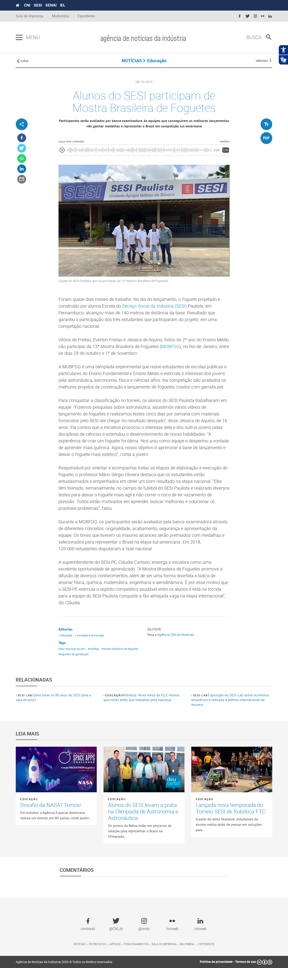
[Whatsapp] (21, 158)
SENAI (50, 5)
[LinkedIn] (21, 169)
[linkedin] (270, 16)
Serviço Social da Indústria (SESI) (154, 306)
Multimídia (60, 16)
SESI (38, 5)
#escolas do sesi (75, 649)
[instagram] (255, 16)
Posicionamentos (136, 944)
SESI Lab (25, 695)
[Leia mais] (56, 769)
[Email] (21, 179)
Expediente (86, 16)
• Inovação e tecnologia (89, 635)
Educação (114, 695)
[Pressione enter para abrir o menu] (19, 37)
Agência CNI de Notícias (175, 634)
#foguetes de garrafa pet (73, 654)
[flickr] (262, 16)
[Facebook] (21, 138)
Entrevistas (97, 944)
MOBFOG (170, 346)
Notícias (80, 944)
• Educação (65, 635)
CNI (27, 5)
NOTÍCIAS (132, 61)
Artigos (115, 944)
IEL (62, 5)
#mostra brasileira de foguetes (119, 649)
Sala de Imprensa (29, 16)
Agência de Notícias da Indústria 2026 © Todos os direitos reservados (64, 962)
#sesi (61, 649)
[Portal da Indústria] (17, 5)
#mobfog (93, 649)
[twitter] (247, 16)
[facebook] (239, 16)
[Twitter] (21, 148)
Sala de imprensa (164, 944)
